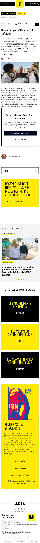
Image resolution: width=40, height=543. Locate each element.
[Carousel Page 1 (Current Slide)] (16, 279)
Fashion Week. (7, 54)
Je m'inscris (20, 369)
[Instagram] (21, 509)
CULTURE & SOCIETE (8, 13)
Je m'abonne (20, 313)
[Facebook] (2, 59)
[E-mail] (12, 59)
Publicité (12, 17)
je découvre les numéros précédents (20, 475)
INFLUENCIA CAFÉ (8, 262)
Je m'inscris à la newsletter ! (15, 201)
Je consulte (20, 341)
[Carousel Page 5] (23, 279)
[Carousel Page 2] (18, 279)
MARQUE (4, 17)
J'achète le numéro (20, 461)
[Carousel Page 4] (21, 279)
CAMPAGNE (21, 13)
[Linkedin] (9, 59)
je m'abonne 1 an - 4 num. (20, 468)
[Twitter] (5, 59)
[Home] (20, 3)
